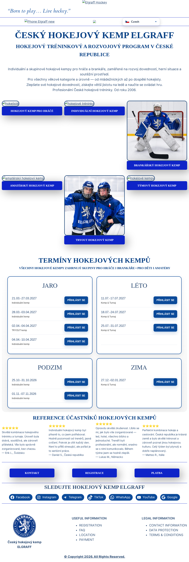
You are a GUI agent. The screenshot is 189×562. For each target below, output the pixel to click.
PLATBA (156, 472)
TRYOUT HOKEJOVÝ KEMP (95, 239)
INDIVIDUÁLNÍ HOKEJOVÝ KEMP (94, 110)
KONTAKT (32, 472)
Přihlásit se (76, 300)
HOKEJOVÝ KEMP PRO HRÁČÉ (32, 110)
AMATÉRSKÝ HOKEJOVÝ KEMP (32, 185)
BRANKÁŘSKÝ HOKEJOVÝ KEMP (157, 165)
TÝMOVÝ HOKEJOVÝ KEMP (157, 185)
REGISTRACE (94, 472)
